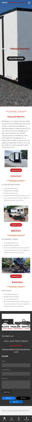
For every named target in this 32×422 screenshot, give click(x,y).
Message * (5, 378)
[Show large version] (16, 158)
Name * (4, 361)
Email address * (6, 370)
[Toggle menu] (29, 2)
